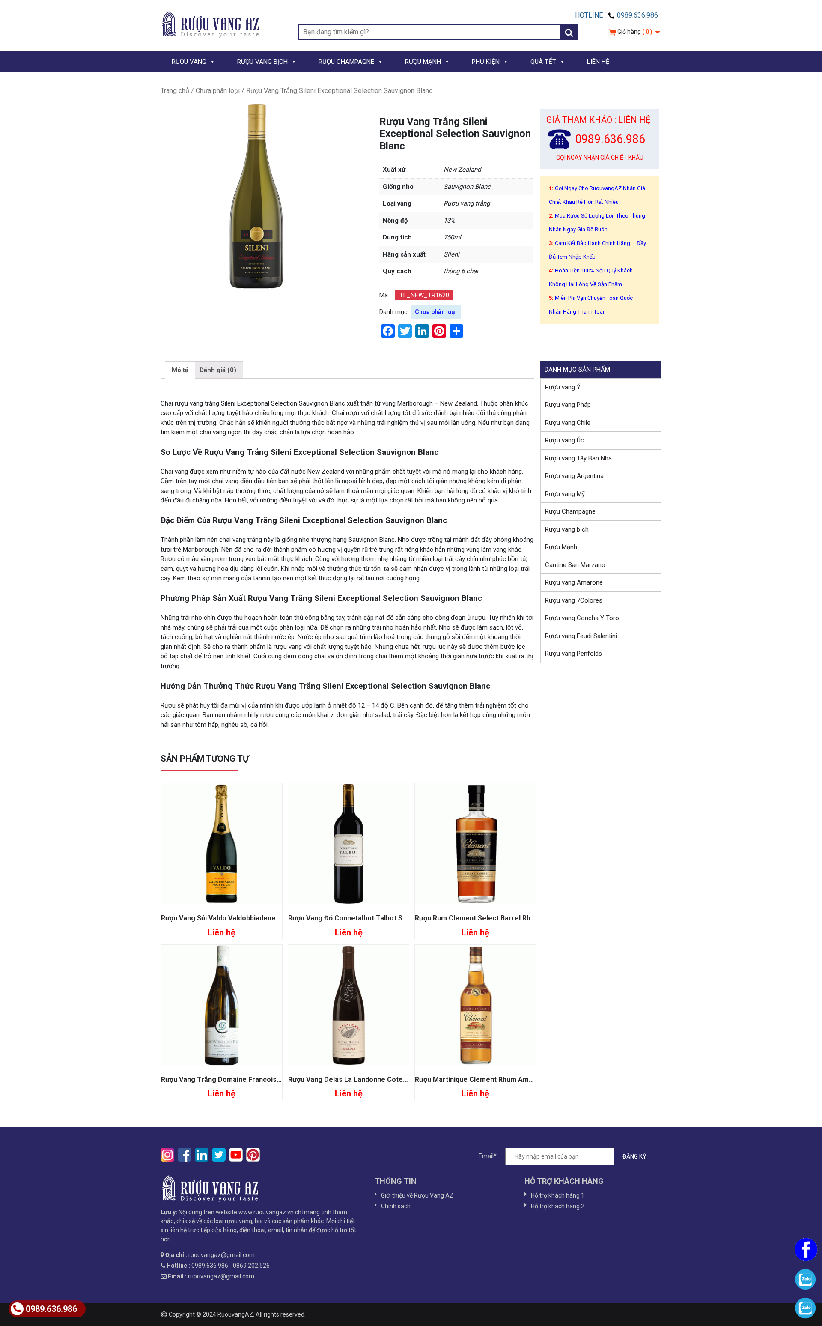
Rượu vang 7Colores (573, 600)
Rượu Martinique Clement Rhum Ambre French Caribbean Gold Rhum (525, 1079)
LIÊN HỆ (598, 62)
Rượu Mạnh (561, 547)
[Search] (569, 32)
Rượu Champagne (570, 511)
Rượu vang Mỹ (565, 494)
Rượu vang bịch (567, 529)
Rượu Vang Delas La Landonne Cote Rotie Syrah (365, 1079)
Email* (488, 1156)
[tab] (180, 370)
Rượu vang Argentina (574, 476)
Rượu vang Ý (563, 387)
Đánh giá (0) (218, 370)
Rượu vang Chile (567, 423)
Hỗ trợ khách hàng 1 (557, 1195)
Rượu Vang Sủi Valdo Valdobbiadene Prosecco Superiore (252, 918)
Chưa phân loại (218, 91)
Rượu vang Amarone (574, 582)
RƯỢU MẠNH (423, 62)
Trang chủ (175, 91)
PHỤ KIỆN (486, 62)
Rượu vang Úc (564, 440)
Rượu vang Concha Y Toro (582, 618)
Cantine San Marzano (575, 565)
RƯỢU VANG (189, 62)
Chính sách (396, 1206)
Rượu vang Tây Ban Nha (578, 458)
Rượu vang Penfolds (573, 653)
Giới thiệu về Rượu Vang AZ (417, 1195)
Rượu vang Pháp (568, 405)
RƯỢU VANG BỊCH (262, 62)
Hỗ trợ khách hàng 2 (557, 1206)
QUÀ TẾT (543, 62)
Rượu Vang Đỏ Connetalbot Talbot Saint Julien (361, 918)
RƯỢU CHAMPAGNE (346, 62)
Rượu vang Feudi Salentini (581, 636)
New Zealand (457, 403)
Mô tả (180, 370)
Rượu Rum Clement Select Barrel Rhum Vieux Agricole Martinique (520, 918)
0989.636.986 (51, 1309)
